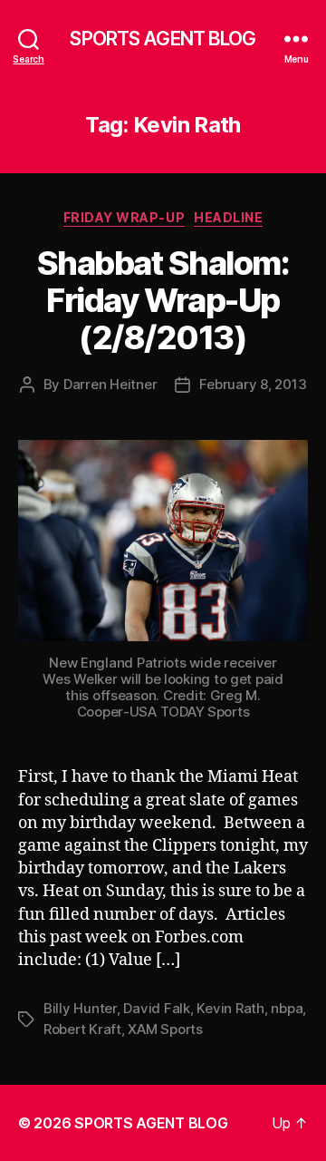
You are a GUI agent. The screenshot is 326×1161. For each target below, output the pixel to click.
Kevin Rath (230, 1008)
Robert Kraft (82, 1029)
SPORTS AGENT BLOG (162, 38)
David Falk (156, 1008)
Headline (228, 217)
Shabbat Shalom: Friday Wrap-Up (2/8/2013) (163, 300)
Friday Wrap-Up (124, 217)
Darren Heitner (110, 384)
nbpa (286, 1008)
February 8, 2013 (252, 384)
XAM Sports (165, 1029)
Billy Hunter (80, 1008)
